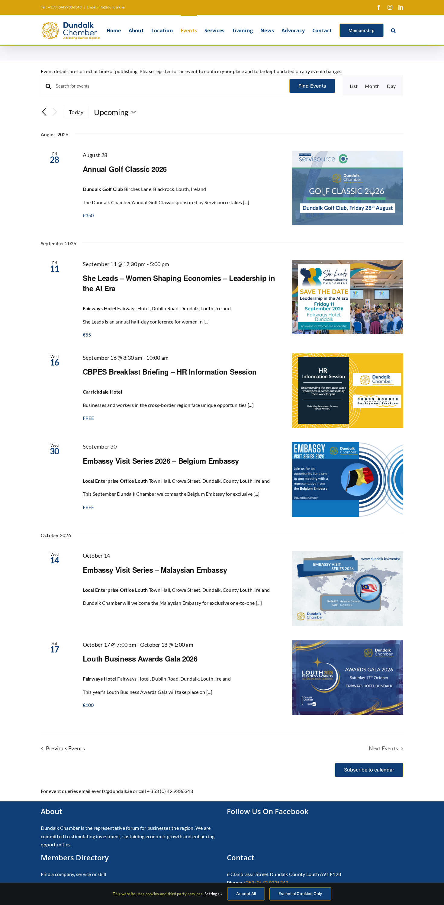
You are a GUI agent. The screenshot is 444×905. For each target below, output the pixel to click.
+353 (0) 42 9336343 (265, 882)
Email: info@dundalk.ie (105, 7)
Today (76, 112)
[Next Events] (54, 112)
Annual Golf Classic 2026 (125, 169)
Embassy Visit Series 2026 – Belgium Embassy (161, 461)
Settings (212, 893)
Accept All (246, 893)
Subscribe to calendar (369, 770)
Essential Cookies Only (300, 893)
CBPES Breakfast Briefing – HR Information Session (170, 371)
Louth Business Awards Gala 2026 (140, 658)
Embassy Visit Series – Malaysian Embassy (155, 570)
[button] (393, 30)
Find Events (312, 86)
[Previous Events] (44, 112)
